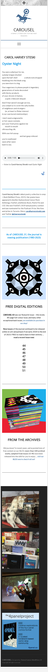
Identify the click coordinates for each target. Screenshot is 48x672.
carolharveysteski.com (35, 211)
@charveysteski (19, 214)
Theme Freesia (26, 660)
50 (24, 367)
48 (24, 360)
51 (24, 370)
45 (24, 349)
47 (24, 356)
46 (24, 352)
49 (24, 363)
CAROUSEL (24, 29)
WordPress (36, 660)
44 (24, 345)
